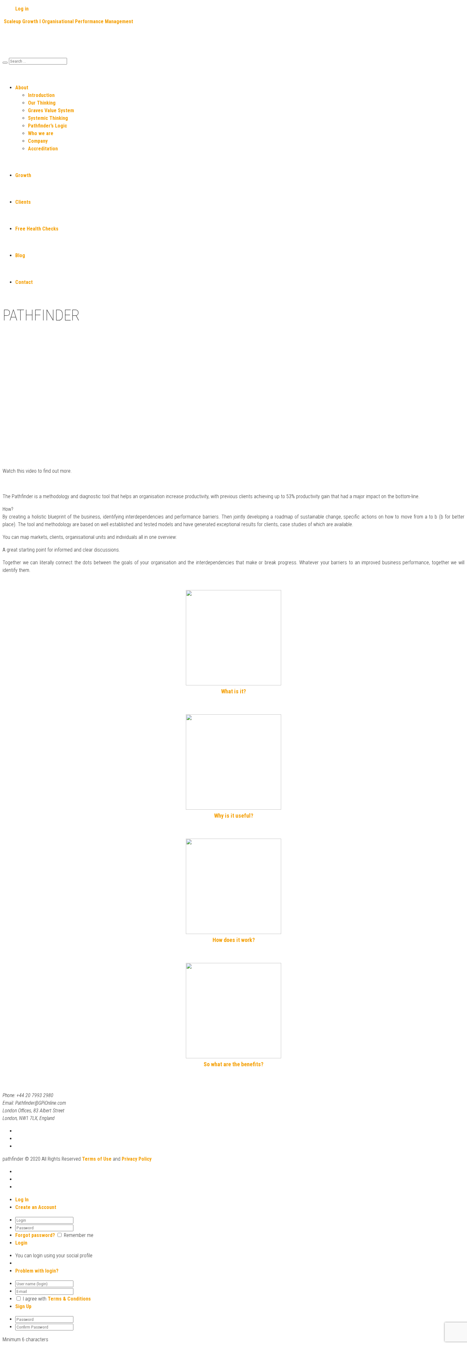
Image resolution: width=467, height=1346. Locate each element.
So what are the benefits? (233, 1064)
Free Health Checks (36, 229)
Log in (22, 9)
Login (21, 1243)
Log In (22, 1200)
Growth (23, 175)
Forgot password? (35, 1235)
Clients (23, 202)
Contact (24, 282)
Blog (20, 255)
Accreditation (43, 149)
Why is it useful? (233, 815)
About (21, 88)
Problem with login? (36, 1271)
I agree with (34, 1299)
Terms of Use (97, 1159)
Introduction (41, 95)
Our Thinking (42, 103)
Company (38, 141)
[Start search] (5, 63)
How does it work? (234, 940)
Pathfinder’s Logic (47, 126)
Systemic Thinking (48, 118)
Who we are (40, 133)
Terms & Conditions (69, 1299)
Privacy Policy (137, 1159)
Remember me (78, 1235)
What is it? (233, 691)
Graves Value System (51, 110)
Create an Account (35, 1207)
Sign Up (23, 1306)
